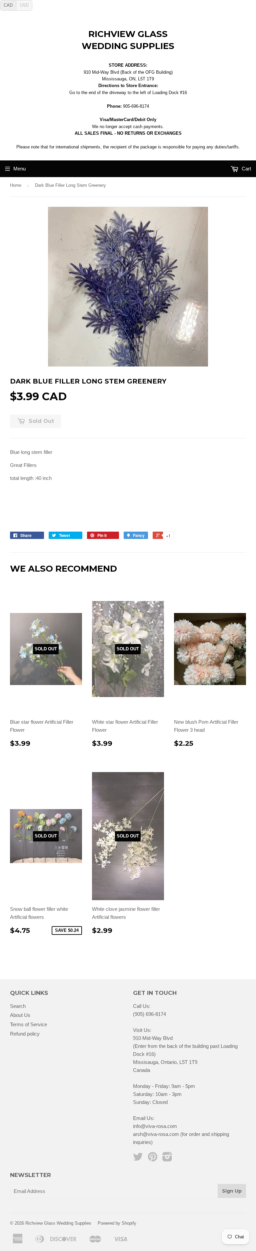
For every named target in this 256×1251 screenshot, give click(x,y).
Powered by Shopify (117, 1223)
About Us (20, 1015)
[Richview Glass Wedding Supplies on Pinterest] (153, 1159)
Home (15, 185)
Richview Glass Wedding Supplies (128, 40)
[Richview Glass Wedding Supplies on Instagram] (167, 1159)
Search (18, 1006)
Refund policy (25, 1034)
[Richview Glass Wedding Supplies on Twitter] (138, 1159)
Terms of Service (28, 1024)
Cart (245, 168)
